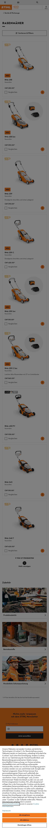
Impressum (6, 810)
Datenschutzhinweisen (10, 804)
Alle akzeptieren (24, 815)
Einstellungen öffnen (24, 825)
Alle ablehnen (24, 820)
